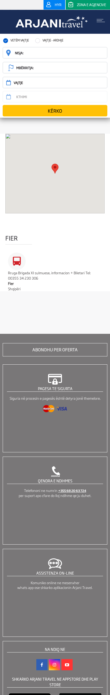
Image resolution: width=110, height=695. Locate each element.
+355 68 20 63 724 (72, 490)
